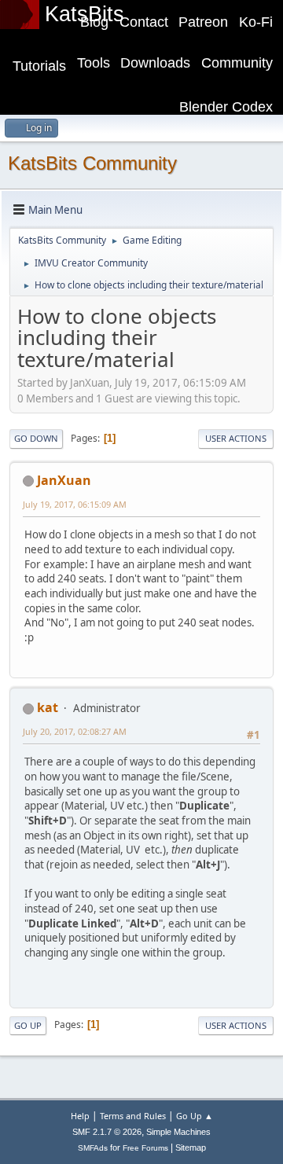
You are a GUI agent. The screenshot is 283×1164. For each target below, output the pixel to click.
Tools (93, 63)
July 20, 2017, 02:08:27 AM (75, 731)
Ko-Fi (256, 22)
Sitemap (190, 1147)
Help (80, 1116)
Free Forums (145, 1148)
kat (47, 707)
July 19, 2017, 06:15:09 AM (75, 504)
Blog (94, 22)
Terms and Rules (133, 1116)
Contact (143, 22)
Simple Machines (178, 1131)
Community (237, 63)
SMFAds (93, 1148)
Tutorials (39, 66)
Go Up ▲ (194, 1116)
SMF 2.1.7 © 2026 (107, 1131)
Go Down (36, 438)
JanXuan (64, 480)
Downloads (155, 63)
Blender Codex (226, 107)
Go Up (28, 1025)
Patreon (203, 22)
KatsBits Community (92, 163)
